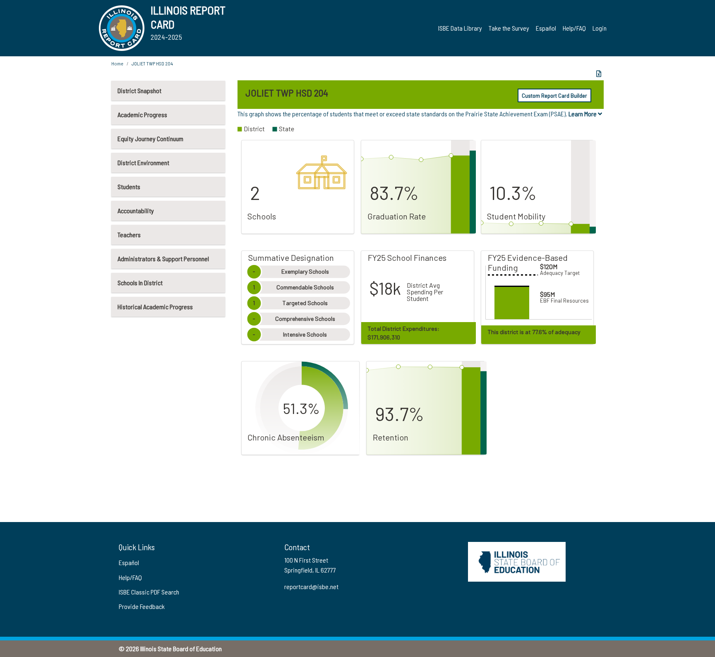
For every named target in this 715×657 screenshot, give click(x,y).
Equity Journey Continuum (150, 138)
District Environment (143, 162)
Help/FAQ (574, 28)
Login (600, 28)
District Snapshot (139, 90)
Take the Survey (509, 28)
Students (129, 186)
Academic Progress (142, 114)
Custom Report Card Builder (554, 95)
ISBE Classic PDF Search (149, 592)
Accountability (136, 210)
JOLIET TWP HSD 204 (152, 63)
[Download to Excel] (599, 73)
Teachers (129, 234)
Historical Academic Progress (155, 306)
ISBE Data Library (460, 28)
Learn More (583, 114)
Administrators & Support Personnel (163, 258)
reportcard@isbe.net (311, 586)
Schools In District (140, 282)
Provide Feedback (142, 606)
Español (546, 28)
